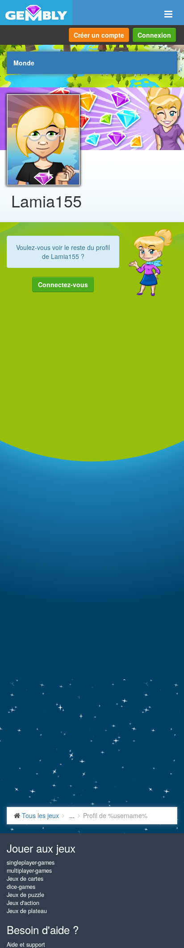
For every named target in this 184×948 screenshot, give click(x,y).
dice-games (21, 887)
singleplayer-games (30, 862)
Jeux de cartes (25, 879)
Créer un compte (99, 34)
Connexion (154, 34)
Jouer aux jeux (41, 848)
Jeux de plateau (27, 911)
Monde (23, 62)
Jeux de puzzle (25, 895)
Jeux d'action (23, 903)
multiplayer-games (29, 870)
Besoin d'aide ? (43, 929)
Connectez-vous (63, 284)
